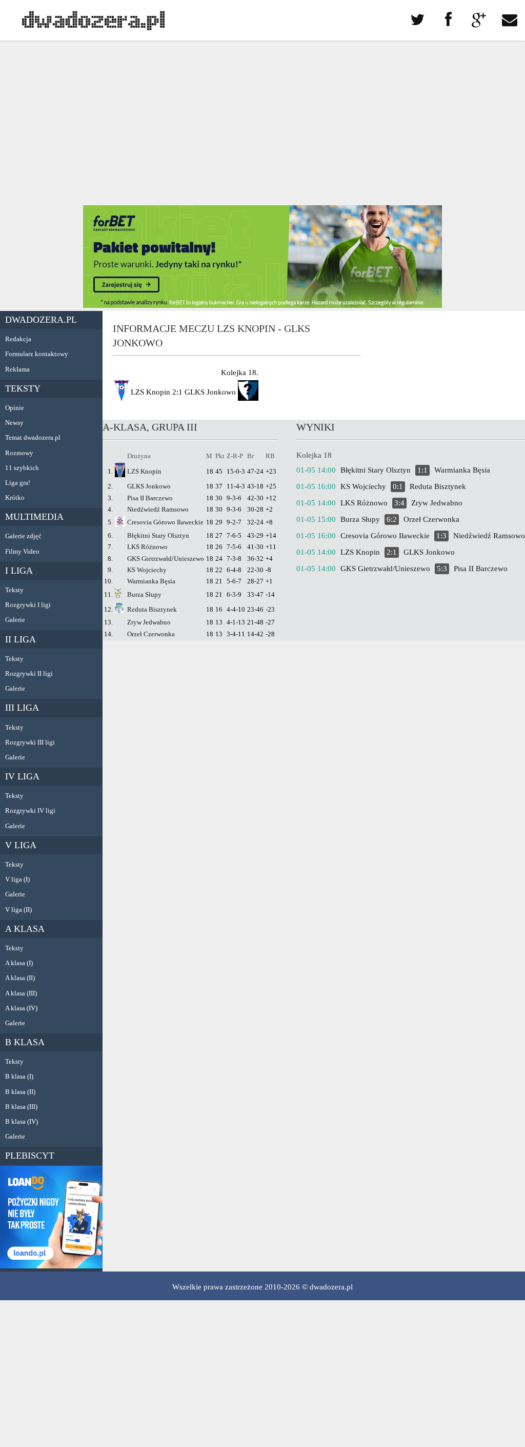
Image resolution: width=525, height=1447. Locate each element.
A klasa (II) (20, 978)
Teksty (23, 388)
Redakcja (18, 339)
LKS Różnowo (147, 547)
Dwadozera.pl (41, 320)
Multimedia (34, 517)
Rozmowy (19, 453)
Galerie (15, 619)
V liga (20, 845)
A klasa (25, 929)
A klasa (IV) (21, 1008)
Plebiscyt (29, 1155)
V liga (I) (17, 879)
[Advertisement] (262, 123)
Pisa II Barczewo (150, 498)
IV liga (22, 776)
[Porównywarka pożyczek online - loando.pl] (51, 1266)
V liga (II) (18, 909)
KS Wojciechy (147, 570)
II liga (20, 639)
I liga (19, 570)
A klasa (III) (21, 993)
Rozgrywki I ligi (28, 605)
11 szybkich (22, 468)
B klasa (25, 1042)
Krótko (15, 497)
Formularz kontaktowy (36, 354)
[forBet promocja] (262, 305)
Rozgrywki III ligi (30, 742)
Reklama (17, 369)
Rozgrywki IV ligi (30, 810)
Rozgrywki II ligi (29, 673)
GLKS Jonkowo (149, 486)
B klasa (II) (20, 1092)
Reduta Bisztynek (152, 609)
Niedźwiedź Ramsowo (158, 509)
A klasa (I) (19, 963)
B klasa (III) (21, 1106)
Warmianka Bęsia (151, 581)
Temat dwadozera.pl (32, 437)
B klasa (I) (19, 1076)
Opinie (14, 408)
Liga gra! (17, 482)
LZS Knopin (144, 471)
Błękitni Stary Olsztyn (158, 535)
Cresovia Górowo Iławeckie (165, 522)
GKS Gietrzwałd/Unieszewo (165, 558)
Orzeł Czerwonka (151, 634)
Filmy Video (22, 551)
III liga (22, 707)
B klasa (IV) (21, 1121)
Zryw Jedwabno (149, 622)
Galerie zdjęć (23, 536)
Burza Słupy (144, 594)
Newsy (14, 422)
